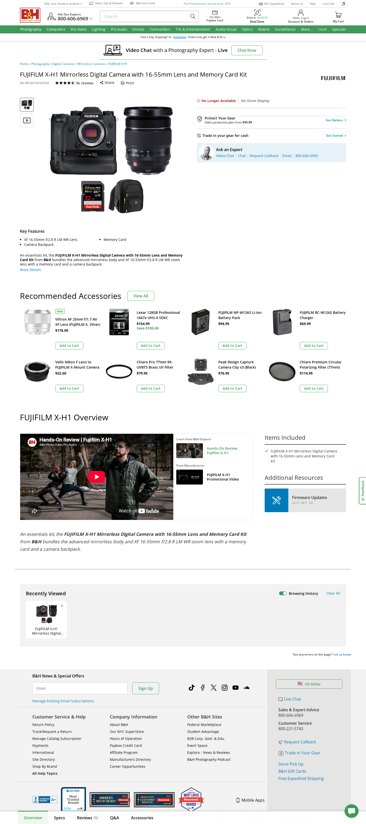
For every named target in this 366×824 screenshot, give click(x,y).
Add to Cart (69, 345)
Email (41, 688)
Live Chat (328, 3)
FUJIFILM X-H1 (117, 63)
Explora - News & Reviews (208, 752)
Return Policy (43, 724)
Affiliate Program (124, 752)
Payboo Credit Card (126, 745)
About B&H (119, 724)
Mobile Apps (253, 800)
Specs (59, 818)
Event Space (197, 745)
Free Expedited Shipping (301, 778)
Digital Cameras (63, 63)
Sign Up (145, 688)
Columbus (179, 37)
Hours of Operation (126, 738)
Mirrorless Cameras (91, 63)
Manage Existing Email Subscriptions (63, 701)
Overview (33, 818)
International (43, 752)
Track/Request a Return (52, 731)
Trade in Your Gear (302, 753)
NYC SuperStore (274, 3)
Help (313, 3)
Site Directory (43, 759)
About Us (297, 3)
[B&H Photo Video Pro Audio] (32, 15)
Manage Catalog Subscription (56, 738)
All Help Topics (45, 773)
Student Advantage (203, 731)
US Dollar (313, 684)
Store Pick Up (291, 764)
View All (140, 296)
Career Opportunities (127, 766)
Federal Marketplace (204, 724)
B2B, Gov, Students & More (61, 3)
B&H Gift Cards (292, 771)
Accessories (142, 818)
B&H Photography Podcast (209, 759)
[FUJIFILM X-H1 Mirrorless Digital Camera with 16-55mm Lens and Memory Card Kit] (111, 160)
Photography (40, 63)
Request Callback (300, 742)
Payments (40, 745)
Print (130, 83)
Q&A (114, 818)
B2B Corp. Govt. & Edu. (206, 738)
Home (24, 63)
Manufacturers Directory (130, 759)
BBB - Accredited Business (44, 799)
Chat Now (247, 50)
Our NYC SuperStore (127, 731)
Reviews (87, 818)
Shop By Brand (44, 766)
